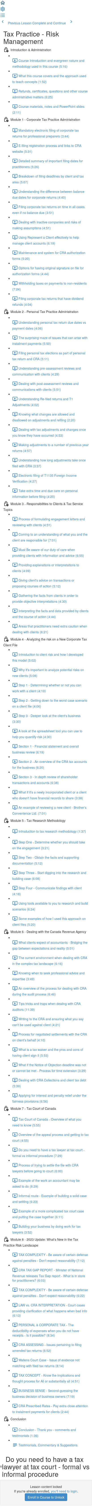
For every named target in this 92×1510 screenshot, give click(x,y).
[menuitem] (2, 10)
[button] (2, 4)
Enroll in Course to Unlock (46, 1497)
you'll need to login (64, 1491)
